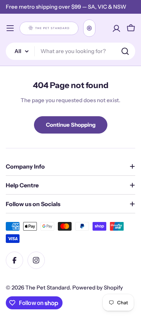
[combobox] (70, 51)
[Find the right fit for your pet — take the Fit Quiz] (89, 28)
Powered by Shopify (97, 287)
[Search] (125, 51)
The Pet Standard (47, 287)
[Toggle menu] (10, 28)
